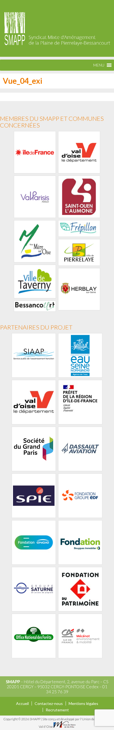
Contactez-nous (49, 703)
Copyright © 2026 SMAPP (22, 719)
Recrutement (57, 710)
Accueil (22, 703)
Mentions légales (83, 703)
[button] (98, 65)
